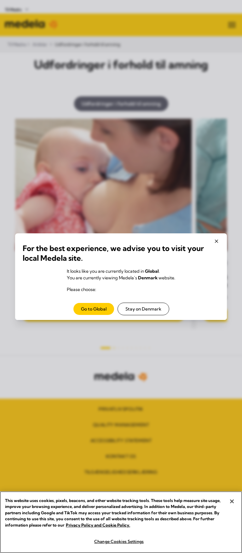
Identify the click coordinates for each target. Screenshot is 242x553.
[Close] (232, 501)
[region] (121, 522)
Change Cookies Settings (119, 541)
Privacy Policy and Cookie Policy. (98, 524)
